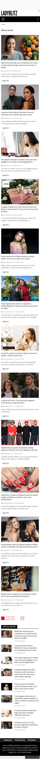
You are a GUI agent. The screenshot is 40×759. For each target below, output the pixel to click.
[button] (38, 19)
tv (3, 395)
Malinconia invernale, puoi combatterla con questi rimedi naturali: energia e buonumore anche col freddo (19, 65)
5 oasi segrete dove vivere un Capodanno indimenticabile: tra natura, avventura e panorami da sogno (19, 306)
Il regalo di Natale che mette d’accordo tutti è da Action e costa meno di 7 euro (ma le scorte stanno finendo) (19, 209)
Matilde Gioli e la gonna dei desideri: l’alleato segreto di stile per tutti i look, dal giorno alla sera (19, 449)
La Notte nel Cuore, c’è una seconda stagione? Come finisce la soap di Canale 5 (18, 401)
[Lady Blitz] (9, 13)
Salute (5, 57)
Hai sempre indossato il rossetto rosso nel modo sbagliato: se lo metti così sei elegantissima (19, 161)
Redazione (8, 740)
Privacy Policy (20, 740)
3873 (22, 618)
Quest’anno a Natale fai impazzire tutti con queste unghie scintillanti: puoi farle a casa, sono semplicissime (19, 497)
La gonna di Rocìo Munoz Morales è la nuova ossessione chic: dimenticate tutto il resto (17, 113)
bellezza (5, 154)
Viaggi (5, 298)
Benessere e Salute (8, 348)
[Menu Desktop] (3, 19)
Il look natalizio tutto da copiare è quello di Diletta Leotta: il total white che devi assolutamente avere (19, 545)
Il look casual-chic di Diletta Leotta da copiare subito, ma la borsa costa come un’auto (17, 257)
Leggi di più (5, 80)
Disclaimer (32, 740)
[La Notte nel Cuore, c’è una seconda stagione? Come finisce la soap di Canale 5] (20, 385)
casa (4, 201)
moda (5, 107)
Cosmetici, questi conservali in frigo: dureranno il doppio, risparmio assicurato (19, 354)
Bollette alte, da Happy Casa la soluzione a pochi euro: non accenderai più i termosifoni (18, 595)
